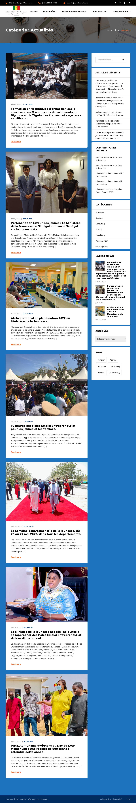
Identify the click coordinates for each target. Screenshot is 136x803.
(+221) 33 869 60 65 (49, 3)
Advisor (101, 360)
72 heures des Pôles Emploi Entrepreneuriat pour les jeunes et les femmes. (43, 427)
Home (109, 30)
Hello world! (100, 160)
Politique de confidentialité (111, 799)
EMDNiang (44, 799)
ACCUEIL (34, 11)
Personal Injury (101, 241)
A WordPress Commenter (106, 157)
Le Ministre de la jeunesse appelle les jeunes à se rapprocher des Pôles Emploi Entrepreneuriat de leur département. (46, 635)
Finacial (98, 229)
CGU (128, 799)
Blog (117, 30)
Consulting (100, 223)
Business (99, 218)
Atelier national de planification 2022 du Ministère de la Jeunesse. (40, 319)
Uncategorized (101, 246)
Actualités (28, 105)
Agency (113, 360)
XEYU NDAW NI (99, 11)
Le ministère (49, 11)
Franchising (100, 235)
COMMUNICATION (121, 11)
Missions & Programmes (74, 11)
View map (28, 3)
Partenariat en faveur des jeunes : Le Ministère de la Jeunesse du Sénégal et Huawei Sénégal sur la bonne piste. (45, 226)
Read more (16, 142)
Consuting (115, 366)
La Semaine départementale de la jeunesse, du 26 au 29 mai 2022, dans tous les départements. (46, 532)
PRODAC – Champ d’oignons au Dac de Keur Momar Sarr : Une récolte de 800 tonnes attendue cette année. (43, 749)
